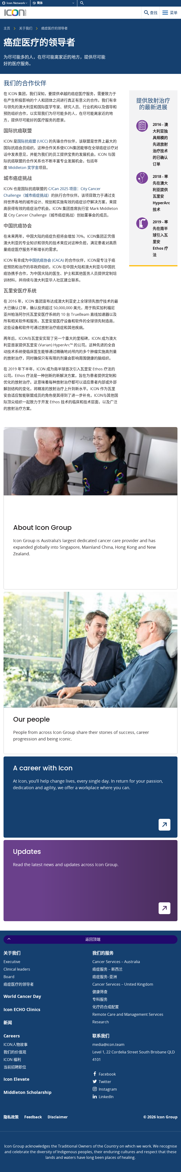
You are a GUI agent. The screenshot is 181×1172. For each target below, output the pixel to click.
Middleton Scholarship (27, 1092)
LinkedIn (106, 1096)
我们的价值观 (15, 1052)
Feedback (33, 1117)
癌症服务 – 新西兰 (107, 969)
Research (100, 1021)
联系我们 (100, 1035)
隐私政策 (11, 1117)
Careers (12, 1035)
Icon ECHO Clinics (22, 1009)
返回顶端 (92, 939)
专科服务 (99, 999)
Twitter (104, 1081)
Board (9, 976)
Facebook (107, 1074)
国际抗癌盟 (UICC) (32, 141)
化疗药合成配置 (105, 1006)
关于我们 (25, 28)
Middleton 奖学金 (23, 167)
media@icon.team (108, 1044)
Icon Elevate (16, 1079)
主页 (7, 28)
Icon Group (167, 1117)
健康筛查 (99, 991)
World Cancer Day (22, 996)
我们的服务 (103, 953)
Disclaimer (58, 1117)
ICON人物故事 (16, 1044)
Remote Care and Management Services (127, 1014)
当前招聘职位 (15, 1067)
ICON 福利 (12, 1059)
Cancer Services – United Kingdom (122, 984)
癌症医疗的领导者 (19, 984)
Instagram (107, 1089)
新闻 (8, 1022)
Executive (12, 961)
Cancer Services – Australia (116, 961)
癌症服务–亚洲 (104, 976)
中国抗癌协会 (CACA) (46, 260)
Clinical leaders (17, 969)
